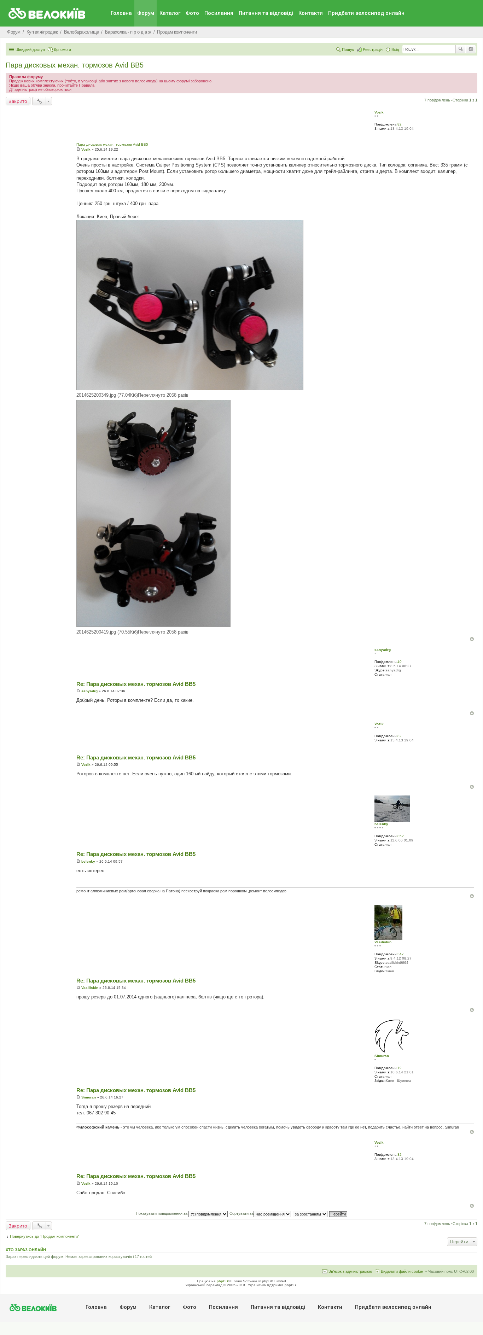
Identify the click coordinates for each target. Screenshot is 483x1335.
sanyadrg (382, 650)
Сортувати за (241, 1213)
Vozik (379, 112)
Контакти (310, 13)
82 (399, 124)
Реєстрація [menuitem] (373, 49)
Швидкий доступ (30, 49)
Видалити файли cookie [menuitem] (402, 1271)
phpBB (222, 1281)
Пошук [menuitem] (348, 49)
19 (399, 1068)
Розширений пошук (471, 49)
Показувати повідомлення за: (162, 1213)
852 (400, 836)
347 (400, 954)
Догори (472, 639)
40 (399, 662)
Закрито (18, 101)
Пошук (460, 49)
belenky (381, 824)
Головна (121, 13)
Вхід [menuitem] (395, 49)
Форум (145, 13)
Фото (192, 13)
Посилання (218, 13)
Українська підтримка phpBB (272, 1285)
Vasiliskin (382, 942)
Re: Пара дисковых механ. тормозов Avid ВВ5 (136, 684)
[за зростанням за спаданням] (310, 1213)
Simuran (381, 1056)
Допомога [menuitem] (62, 49)
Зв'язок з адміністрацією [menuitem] (350, 1271)
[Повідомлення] (78, 149)
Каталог (169, 13)
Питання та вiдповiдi (266, 13)
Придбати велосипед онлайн (366, 13)
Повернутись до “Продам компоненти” (44, 1236)
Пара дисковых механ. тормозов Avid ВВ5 (75, 65)
